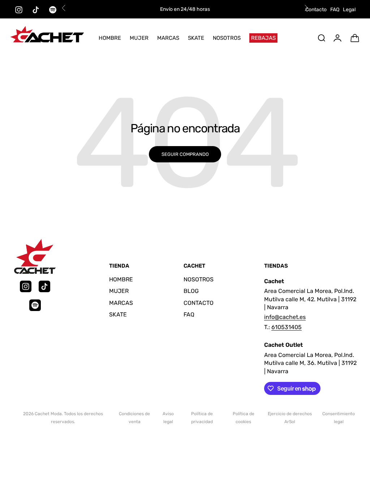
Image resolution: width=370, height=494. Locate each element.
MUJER (139, 38)
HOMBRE (110, 38)
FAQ (334, 10)
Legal (349, 10)
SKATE (196, 38)
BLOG (191, 291)
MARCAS (168, 38)
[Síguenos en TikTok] (35, 9)
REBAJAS (263, 38)
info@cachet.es (285, 317)
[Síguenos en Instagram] (18, 9)
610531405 (286, 327)
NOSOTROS (227, 38)
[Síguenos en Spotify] (52, 9)
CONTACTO (199, 302)
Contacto (316, 10)
